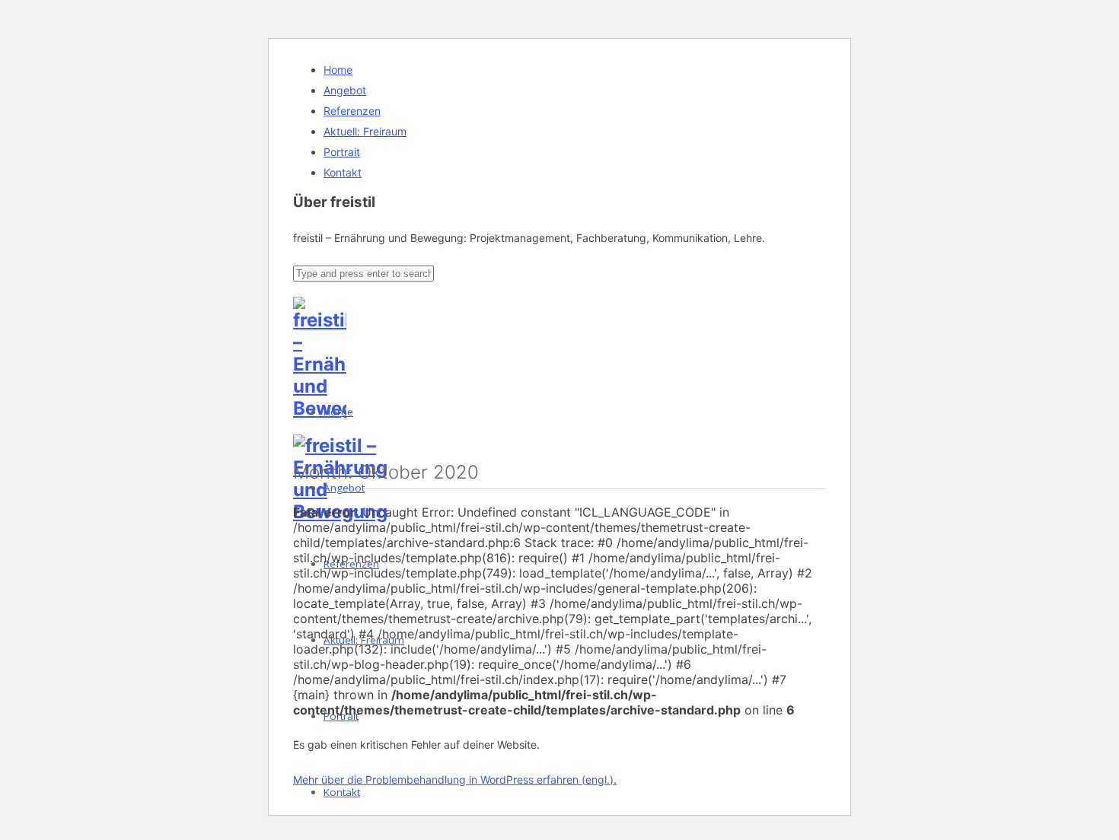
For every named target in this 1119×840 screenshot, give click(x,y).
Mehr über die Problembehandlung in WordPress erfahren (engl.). (455, 779)
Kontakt (343, 172)
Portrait (342, 151)
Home (338, 69)
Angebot (345, 90)
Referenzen (352, 110)
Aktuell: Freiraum (365, 131)
